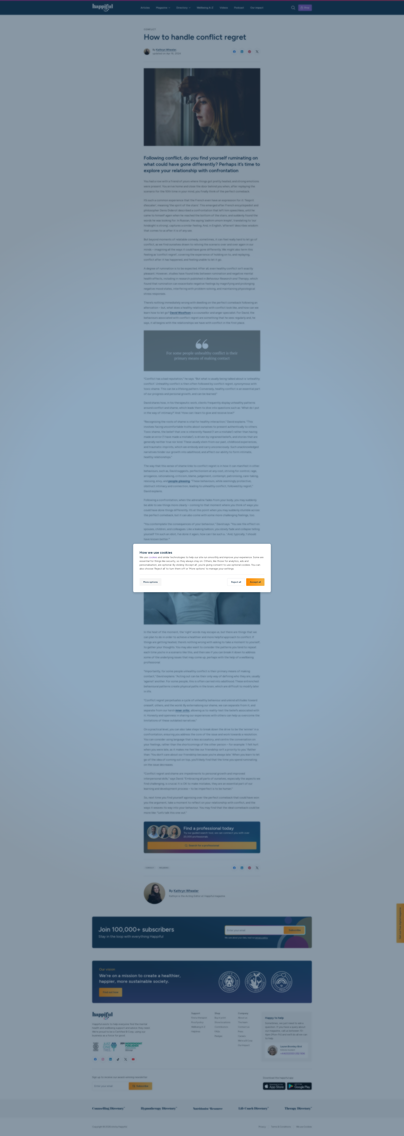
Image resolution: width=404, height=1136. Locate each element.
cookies (153, 557)
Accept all (255, 582)
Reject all (236, 582)
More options (150, 582)
